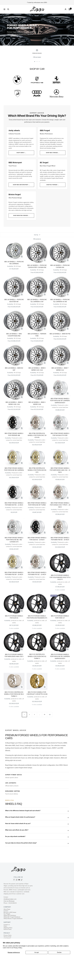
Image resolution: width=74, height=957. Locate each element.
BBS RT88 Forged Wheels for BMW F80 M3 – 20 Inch (60, 539)
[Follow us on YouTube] (19, 880)
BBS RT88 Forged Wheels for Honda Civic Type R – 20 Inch (60, 505)
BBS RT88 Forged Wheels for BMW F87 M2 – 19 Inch (37, 573)
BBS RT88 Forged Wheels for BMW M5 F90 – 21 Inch (14, 504)
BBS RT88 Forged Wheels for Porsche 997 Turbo (37, 504)
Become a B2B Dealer (10, 912)
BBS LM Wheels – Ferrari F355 (37, 335)
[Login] (65, 9)
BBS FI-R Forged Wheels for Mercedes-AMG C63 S (14, 655)
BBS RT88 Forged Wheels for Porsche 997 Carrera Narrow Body (60, 400)
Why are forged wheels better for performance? (20, 817)
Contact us (7, 924)
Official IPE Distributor (10, 915)
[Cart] (69, 9)
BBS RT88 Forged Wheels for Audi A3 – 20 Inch (37, 539)
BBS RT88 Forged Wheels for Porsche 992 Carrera (14, 469)
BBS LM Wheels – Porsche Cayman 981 (60, 266)
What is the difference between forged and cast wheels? (22, 810)
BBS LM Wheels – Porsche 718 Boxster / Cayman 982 (37, 266)
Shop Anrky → (21, 152)
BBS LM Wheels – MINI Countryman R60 (14, 335)
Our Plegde (7, 914)
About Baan (7, 909)
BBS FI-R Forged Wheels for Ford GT (60, 617)
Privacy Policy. (18, 947)
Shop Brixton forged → (21, 215)
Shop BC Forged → (52, 184)
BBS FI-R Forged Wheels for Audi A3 (14, 617)
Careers (6, 910)
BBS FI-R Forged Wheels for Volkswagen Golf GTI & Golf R (60, 577)
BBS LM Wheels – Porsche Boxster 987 (14, 300)
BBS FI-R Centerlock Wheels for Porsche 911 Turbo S (37, 656)
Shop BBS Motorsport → (21, 184)
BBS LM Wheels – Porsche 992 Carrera (14, 262)
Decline (59, 952)
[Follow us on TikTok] (21, 880)
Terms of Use (7, 937)
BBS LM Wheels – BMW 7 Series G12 (60, 369)
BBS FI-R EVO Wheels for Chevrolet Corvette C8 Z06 (37, 693)
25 (44, 714)
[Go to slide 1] (34, 61)
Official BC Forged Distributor (12, 917)
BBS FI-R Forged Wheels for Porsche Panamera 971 (37, 617)
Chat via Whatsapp (9, 901)
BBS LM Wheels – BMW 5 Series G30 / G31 (14, 403)
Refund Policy (7, 929)
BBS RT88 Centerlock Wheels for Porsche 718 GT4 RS (37, 435)
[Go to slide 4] (39, 61)
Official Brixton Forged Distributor (13, 918)
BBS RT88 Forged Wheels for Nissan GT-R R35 (60, 434)
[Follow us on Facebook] (14, 880)
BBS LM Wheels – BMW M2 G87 (14, 369)
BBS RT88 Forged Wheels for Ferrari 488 (14, 434)
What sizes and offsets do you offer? (16, 830)
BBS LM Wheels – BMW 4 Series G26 (37, 403)
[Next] (49, 714)
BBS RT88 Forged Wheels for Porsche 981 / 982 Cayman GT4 (14, 540)
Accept (36, 952)
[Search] (8, 9)
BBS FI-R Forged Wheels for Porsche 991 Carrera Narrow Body (60, 656)
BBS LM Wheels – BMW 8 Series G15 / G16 (37, 369)
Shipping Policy (8, 927)
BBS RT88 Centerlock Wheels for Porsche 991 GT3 (37, 470)
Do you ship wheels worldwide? (15, 836)
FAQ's (5, 926)
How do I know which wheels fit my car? (18, 823)
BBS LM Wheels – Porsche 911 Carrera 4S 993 (60, 300)
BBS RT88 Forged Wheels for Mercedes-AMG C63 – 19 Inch (60, 470)
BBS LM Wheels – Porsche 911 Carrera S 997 (37, 300)
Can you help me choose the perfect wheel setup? (21, 843)
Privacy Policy (7, 935)
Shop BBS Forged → (52, 152)
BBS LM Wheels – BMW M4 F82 (60, 334)
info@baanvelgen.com (10, 899)
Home (5, 17)
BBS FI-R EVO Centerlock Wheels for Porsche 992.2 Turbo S (14, 694)
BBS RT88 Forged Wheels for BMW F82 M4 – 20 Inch (14, 573)
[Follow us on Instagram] (16, 880)
